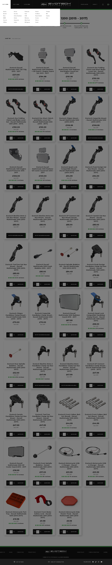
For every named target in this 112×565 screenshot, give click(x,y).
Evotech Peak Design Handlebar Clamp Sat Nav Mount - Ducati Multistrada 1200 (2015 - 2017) (95, 268)
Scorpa (37, 18)
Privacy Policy (32, 552)
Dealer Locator (84, 4)
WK (47, 13)
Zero (47, 18)
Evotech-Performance (52, 557)
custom (27, 4)
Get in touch (20, 562)
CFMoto (5, 22)
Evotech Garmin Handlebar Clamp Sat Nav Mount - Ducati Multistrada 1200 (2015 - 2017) (16, 418)
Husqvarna (16, 20)
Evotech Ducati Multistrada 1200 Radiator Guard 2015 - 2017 (69, 315)
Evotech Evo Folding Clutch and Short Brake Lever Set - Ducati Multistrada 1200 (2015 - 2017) (96, 71)
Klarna (105, 552)
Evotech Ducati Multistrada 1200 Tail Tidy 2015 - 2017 (16, 69)
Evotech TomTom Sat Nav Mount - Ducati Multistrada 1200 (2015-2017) (16, 267)
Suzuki (36, 22)
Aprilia (4, 11)
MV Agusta (27, 22)
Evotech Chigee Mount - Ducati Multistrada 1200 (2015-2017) (69, 120)
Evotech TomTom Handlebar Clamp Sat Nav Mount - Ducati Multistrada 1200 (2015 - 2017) (42, 418)
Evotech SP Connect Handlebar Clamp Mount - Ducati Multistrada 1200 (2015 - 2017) (95, 366)
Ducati (15, 11)
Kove (26, 13)
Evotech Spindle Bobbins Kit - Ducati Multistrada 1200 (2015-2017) (69, 266)
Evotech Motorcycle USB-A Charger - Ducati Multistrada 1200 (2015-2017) (95, 466)
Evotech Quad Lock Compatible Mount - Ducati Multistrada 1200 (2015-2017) (69, 169)
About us (2, 552)
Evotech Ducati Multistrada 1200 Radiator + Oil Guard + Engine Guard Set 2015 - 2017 (43, 70)
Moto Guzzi (27, 20)
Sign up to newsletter (57, 562)
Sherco (37, 20)
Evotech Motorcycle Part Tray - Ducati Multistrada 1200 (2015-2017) (16, 514)
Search (94, 4)
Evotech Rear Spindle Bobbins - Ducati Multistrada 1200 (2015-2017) (16, 366)
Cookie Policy (80, 552)
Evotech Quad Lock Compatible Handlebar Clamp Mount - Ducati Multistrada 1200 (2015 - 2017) (96, 317)
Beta (4, 15)
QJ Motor (37, 13)
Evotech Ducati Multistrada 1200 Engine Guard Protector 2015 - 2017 (16, 169)
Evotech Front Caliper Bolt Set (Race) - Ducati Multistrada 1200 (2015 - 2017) (96, 417)
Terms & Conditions (94, 552)
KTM (26, 15)
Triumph (48, 11)
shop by (5, 4)
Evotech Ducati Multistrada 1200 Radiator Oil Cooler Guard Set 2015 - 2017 (43, 169)
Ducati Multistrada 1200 (64, 27)
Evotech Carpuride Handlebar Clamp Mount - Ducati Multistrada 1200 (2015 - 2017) (42, 316)
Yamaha (48, 15)
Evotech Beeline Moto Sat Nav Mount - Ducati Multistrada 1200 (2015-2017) (42, 218)
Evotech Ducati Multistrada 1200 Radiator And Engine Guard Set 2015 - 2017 (69, 70)
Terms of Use (20, 552)
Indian (15, 22)
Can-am (5, 20)
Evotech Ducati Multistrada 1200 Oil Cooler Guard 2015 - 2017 (16, 465)
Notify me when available (15, 89)
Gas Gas (16, 13)
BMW (4, 18)
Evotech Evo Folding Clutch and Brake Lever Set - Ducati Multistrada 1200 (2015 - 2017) (16, 121)
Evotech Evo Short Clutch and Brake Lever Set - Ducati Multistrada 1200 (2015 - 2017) (42, 121)
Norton (37, 11)
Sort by (8, 38)
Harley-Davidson (18, 15)
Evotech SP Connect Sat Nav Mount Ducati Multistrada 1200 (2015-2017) (69, 218)
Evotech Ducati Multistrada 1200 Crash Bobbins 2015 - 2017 (42, 266)
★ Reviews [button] (110, 284)
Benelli (5, 13)
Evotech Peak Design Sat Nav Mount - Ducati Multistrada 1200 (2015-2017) (95, 169)
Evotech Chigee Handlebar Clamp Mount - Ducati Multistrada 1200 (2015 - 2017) (16, 316)
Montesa (27, 18)
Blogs (10, 552)
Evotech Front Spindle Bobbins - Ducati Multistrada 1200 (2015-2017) (42, 466)
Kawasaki (27, 11)
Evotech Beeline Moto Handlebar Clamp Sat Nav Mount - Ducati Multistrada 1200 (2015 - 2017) (69, 367)
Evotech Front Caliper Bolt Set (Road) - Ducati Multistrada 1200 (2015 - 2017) (69, 417)
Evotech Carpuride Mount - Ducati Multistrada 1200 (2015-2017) (95, 120)
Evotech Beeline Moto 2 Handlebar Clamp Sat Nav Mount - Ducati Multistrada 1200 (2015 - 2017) (42, 367)
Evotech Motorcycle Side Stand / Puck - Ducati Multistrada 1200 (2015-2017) (69, 514)
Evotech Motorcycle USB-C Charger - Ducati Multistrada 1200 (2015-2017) (69, 466)
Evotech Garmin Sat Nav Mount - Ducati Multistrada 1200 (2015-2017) (96, 218)
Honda (15, 18)
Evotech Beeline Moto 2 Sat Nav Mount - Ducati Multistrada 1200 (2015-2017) (16, 218)
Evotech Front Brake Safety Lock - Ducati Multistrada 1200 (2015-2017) (42, 514)
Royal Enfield (38, 15)
